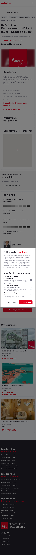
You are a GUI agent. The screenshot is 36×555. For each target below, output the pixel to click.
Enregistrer (12, 302)
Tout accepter (26, 302)
